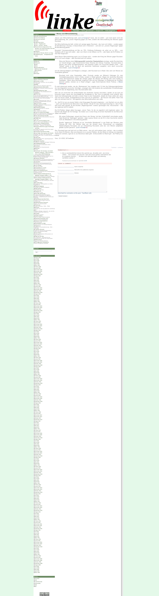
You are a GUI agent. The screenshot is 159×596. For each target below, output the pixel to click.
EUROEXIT (37, 109)
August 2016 (38, 439)
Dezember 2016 (38, 433)
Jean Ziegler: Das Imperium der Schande (44, 133)
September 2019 (38, 383)
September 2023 (38, 310)
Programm (37, 51)
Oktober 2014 (38, 472)
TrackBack (86, 193)
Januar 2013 (37, 504)
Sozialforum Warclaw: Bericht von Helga (44, 53)
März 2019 (37, 392)
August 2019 (38, 384)
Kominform (37, 146)
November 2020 (38, 362)
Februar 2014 (38, 484)
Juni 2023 (37, 315)
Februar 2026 (38, 266)
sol (35, 210)
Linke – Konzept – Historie (41, 45)
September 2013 (38, 492)
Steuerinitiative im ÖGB (40, 223)
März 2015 (37, 465)
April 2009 (37, 571)
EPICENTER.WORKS (40, 107)
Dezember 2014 (38, 469)
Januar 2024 (37, 304)
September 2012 (38, 510)
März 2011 (37, 537)
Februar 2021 (38, 357)
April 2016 (37, 445)
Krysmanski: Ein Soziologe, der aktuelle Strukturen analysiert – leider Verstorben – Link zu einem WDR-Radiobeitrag (44, 152)
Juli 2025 (37, 277)
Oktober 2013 (38, 490)
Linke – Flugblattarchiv (40, 43)
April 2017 (37, 427)
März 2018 (37, 410)
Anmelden (37, 578)
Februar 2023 (38, 321)
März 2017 (37, 428)
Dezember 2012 (38, 505)
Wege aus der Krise (39, 236)
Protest (36, 72)
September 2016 (38, 437)
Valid (38, 583)
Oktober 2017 (38, 418)
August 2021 (38, 348)
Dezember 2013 (38, 487)
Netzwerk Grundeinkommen (41, 170)
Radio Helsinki (38, 188)
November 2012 (38, 507)
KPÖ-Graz (37, 148)
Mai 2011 (37, 534)
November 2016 (38, 434)
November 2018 (38, 398)
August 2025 (38, 275)
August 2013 (38, 493)
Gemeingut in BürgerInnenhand (42, 123)
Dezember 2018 (38, 396)
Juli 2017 (37, 422)
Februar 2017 (38, 430)
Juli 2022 (37, 331)
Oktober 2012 (38, 508)
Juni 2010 (37, 549)
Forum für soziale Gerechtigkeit (42, 112)
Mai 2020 (37, 371)
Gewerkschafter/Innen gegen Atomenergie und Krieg (44, 127)
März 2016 (37, 446)
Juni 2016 (37, 442)
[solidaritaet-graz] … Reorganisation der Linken (44, 55)
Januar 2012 (37, 522)
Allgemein (37, 61)
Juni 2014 (37, 478)
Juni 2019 (37, 387)
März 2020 (37, 374)
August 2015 (38, 457)
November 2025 (38, 271)
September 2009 (38, 563)
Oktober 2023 (38, 309)
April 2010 (37, 552)
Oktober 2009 (38, 561)
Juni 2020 (37, 369)
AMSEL (36, 84)
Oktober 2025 (38, 272)
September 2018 (38, 401)
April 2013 (37, 499)
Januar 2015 (37, 468)
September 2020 (38, 365)
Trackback (113, 147)
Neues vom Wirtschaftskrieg (67, 33)
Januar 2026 (37, 268)
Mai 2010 (37, 551)
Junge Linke (37, 137)
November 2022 (38, 325)
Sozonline (37, 213)
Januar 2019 (37, 395)
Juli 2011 (37, 531)
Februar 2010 (38, 555)
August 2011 (37, 530)
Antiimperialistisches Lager (41, 90)
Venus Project (38, 232)
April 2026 (37, 263)
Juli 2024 (37, 295)
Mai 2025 (37, 280)
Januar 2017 (37, 431)
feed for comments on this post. (69, 193)
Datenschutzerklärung (40, 37)
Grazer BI (99, 30)
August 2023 (38, 312)
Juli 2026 (37, 259)
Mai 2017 (37, 425)
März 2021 (37, 356)
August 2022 (38, 330)
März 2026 (37, 265)
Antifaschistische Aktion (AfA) (41, 87)
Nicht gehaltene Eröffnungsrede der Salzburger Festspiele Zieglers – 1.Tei (43, 178)
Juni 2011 (37, 533)
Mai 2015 (37, 462)
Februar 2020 (38, 375)
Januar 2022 (37, 340)
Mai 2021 (37, 353)
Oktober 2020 (38, 363)
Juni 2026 (37, 260)
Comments (38, 581)
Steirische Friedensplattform (41, 220)
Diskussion (37, 62)
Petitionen (121, 30)
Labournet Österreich (39, 158)
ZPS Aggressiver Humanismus (42, 242)
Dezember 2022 (38, 324)
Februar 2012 (38, 521)
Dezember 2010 (38, 542)
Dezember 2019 (38, 378)
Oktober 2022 (38, 327)
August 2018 (38, 403)
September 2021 (38, 347)
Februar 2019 (38, 393)
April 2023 (37, 318)
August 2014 (38, 475)
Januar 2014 (37, 486)
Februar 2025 (38, 284)
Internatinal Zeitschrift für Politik (42, 131)
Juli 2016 (37, 440)
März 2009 (37, 572)
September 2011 (38, 528)
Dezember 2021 (38, 342)
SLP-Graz (37, 207)
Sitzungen (37, 73)
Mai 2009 (37, 569)
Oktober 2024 (38, 291)
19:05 (85, 160)
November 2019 (38, 380)
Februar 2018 (38, 412)
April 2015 (37, 463)
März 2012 (37, 519)
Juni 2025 (37, 278)
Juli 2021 (37, 350)
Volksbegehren (110, 30)
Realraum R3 (38, 191)
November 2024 (38, 289)
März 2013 (37, 501)
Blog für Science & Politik (40, 103)
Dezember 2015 (38, 451)
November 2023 (38, 307)
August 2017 (38, 421)
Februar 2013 (38, 502)
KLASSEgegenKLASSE (40, 143)
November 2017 (38, 416)
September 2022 (38, 328)
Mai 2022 (37, 334)
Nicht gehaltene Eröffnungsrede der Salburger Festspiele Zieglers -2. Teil (43, 174)
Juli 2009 (37, 566)
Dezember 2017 (38, 415)
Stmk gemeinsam (87, 30)
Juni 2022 (37, 333)
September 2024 (38, 292)
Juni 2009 (37, 568)
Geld (36, 64)
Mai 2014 (37, 480)
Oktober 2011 (38, 527)
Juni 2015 (37, 460)
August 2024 (38, 294)
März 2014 (37, 483)
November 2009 (38, 560)
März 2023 (37, 319)
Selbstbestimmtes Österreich (41, 202)
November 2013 (38, 489)
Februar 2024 (38, 303)
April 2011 (37, 536)
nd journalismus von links (40, 167)
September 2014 (38, 474)
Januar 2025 (37, 286)
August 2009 (38, 565)
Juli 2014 (37, 477)
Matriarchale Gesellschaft (41, 69)
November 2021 (38, 343)
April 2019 (37, 390)
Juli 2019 (37, 386)
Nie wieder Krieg (38, 182)
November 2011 (38, 525)
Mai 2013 (37, 498)
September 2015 (38, 456)
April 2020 (37, 372)
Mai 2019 (37, 389)
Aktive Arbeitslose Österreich (41, 79)
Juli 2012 (37, 513)
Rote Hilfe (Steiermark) (40, 193)
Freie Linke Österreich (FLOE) (41, 115)
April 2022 (37, 336)
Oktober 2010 (38, 545)
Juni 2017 (37, 424)
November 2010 (38, 543)
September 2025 (38, 274)
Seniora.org (37, 205)
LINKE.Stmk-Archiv (39, 42)
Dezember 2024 (38, 287)
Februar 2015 (38, 466)
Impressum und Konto (40, 39)
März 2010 (37, 554)
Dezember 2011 (38, 524)
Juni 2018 (37, 406)
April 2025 (37, 281)
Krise (36, 65)
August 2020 (38, 366)
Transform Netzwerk (39, 229)
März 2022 (37, 337)
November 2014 (38, 471)
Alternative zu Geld (39, 81)
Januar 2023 (37, 322)
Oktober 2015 (38, 454)
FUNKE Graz (38, 118)
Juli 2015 (37, 459)
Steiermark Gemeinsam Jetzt (41, 218)
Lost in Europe (38, 165)
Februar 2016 (38, 448)
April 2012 (37, 518)
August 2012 (38, 512)
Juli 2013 (37, 495)
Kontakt (36, 40)
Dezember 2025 (38, 269)
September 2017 (38, 419)
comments (120, 147)
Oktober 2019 (38, 381)
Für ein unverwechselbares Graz (42, 120)
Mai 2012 (37, 516)
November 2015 (38, 452)
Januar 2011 (37, 540)
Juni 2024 (37, 297)
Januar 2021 (37, 359)
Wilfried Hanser (38, 239)
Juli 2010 (37, 548)
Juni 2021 (37, 351)
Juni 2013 (37, 496)
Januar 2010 (37, 557)
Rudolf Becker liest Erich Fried (42, 199)
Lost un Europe (83, 38)
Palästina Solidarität (39, 186)
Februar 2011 (38, 539)
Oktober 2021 (38, 345)
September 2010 (38, 546)
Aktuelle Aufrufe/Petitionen (41, 36)
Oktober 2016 (38, 436)
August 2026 (38, 257)
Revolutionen (39, 70)
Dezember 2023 (38, 306)
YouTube (76, 30)
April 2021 (37, 354)
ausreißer (37, 99)
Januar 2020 (37, 377)
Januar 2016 (37, 449)
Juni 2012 (37, 515)
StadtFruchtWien (39, 215)
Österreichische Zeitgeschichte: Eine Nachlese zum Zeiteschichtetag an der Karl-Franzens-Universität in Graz (45, 48)
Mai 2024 (37, 298)
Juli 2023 (37, 313)
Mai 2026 (37, 262)
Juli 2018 (37, 404)
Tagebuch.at (37, 225)
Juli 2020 (37, 368)
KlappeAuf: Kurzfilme (39, 141)
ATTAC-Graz (38, 94)
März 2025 (37, 283)
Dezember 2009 (38, 558)
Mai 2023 (37, 316)
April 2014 (37, 481)
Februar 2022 (38, 339)
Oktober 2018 (38, 400)
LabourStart (37, 161)
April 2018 (37, 409)
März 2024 (37, 301)
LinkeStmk (67, 30)
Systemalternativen (39, 67)
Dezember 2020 (38, 360)
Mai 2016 (37, 443)
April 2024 (37, 300)
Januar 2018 (37, 413)
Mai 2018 (37, 407)
